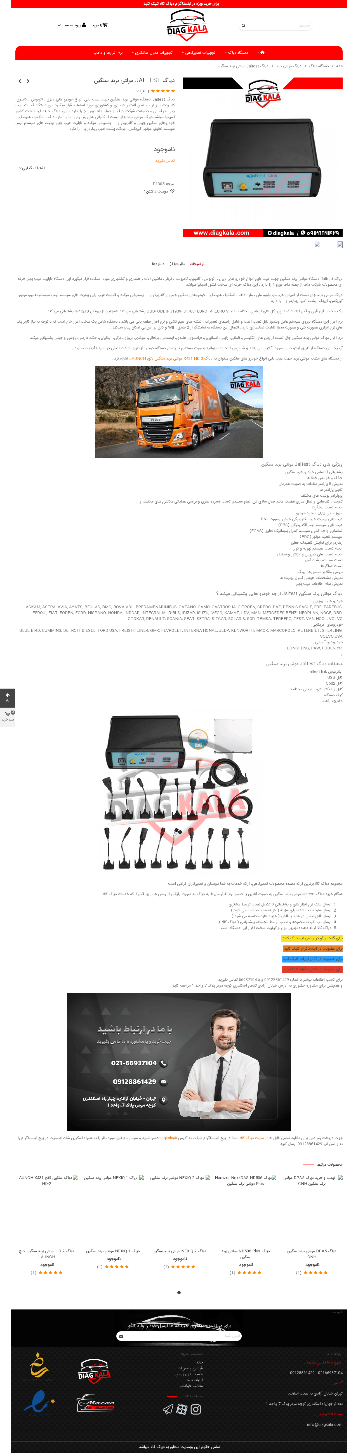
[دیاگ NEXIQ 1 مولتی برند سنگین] (113, 1210)
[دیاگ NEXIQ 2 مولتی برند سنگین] (179, 1210)
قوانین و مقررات (190, 1368)
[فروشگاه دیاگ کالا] (179, 25)
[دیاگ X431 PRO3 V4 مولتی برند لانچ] (28, 82)
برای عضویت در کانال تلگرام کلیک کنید (313, 969)
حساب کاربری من (189, 1374)
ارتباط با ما (195, 1380)
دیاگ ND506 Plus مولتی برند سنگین (245, 1254)
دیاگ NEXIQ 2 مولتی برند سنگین (179, 1251)
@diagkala (167, 1138)
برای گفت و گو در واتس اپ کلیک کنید (312, 938)
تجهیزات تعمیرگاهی (200, 53)
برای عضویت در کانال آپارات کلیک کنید (313, 959)
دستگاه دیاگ (238, 53)
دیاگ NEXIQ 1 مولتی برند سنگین (113, 1251)
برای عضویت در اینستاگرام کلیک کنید (313, 948)
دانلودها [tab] (158, 264)
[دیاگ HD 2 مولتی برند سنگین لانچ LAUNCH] (46, 1210)
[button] (179, 1292)
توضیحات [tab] (197, 264)
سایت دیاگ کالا (252, 1138)
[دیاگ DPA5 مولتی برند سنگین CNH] (312, 1210)
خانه (199, 1362)
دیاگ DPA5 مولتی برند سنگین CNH (311, 1254)
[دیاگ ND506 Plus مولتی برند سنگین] (245, 1210)
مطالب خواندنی (190, 1386)
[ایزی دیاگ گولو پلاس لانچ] (19, 82)
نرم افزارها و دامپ (108, 53)
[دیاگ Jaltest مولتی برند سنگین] (263, 234)
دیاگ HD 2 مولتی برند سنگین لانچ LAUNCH (46, 1254)
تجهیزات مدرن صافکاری (154, 53)
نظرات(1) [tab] (177, 264)
